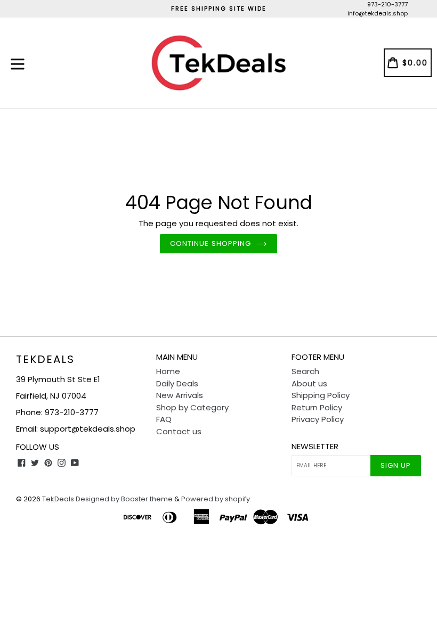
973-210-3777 (387, 4)
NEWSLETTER (315, 446)
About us (309, 383)
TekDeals (45, 359)
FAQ (164, 419)
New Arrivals (179, 395)
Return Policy (317, 407)
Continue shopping (210, 243)
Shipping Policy (321, 395)
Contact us (178, 431)
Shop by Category (192, 407)
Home (168, 371)
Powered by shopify (215, 499)
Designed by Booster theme (124, 499)
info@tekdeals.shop (377, 13)
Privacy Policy (318, 419)
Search (305, 371)
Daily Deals (177, 383)
